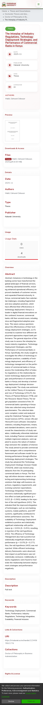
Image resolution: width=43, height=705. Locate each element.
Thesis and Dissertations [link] (20, 11)
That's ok (31, 701)
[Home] (10, 4)
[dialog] (21, 694)
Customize (5, 696)
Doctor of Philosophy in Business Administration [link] (17, 17)
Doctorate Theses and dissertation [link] (17, 14)
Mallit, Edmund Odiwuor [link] (15, 98)
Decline (11, 701)
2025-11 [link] (9, 183)
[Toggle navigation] (38, 4)
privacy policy (31, 693)
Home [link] (4, 11)
